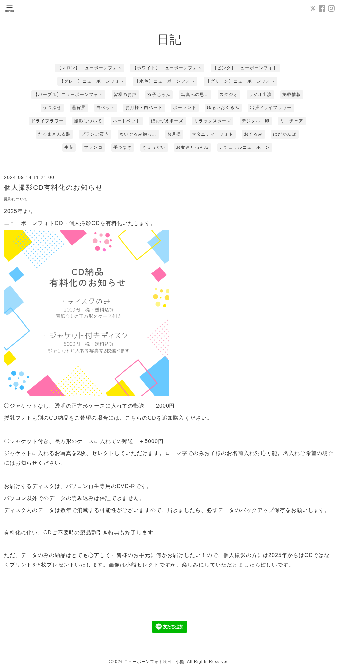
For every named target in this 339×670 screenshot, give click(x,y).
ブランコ (93, 147)
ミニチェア (291, 120)
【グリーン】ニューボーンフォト (240, 81)
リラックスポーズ (212, 120)
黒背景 (79, 107)
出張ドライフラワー (271, 107)
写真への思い (195, 94)
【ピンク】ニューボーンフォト (245, 67)
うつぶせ (52, 107)
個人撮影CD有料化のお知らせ (53, 187)
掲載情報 (291, 94)
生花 (68, 147)
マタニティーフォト (212, 134)
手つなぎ (122, 147)
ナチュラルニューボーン (244, 147)
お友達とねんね (192, 147)
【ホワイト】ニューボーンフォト (167, 67)
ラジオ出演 (260, 94)
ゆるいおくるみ (223, 107)
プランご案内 (95, 134)
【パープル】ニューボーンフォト (68, 94)
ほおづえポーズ (167, 120)
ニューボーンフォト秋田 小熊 (154, 661)
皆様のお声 (125, 94)
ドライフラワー (47, 120)
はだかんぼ (284, 134)
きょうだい (154, 147)
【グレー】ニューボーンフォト (91, 81)
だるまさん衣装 (54, 134)
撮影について (88, 120)
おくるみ (253, 134)
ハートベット (126, 120)
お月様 (174, 134)
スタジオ (228, 94)
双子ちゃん (158, 94)
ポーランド (184, 107)
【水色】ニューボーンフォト (165, 81)
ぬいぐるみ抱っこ (138, 134)
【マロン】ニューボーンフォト (89, 67)
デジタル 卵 (255, 120)
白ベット (105, 107)
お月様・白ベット (144, 107)
